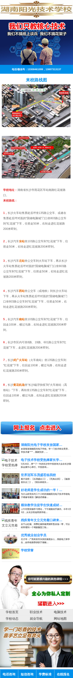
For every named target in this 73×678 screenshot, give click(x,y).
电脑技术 (60, 612)
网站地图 (60, 618)
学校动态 (12, 618)
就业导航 (36, 618)
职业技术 (36, 612)
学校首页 (12, 612)
